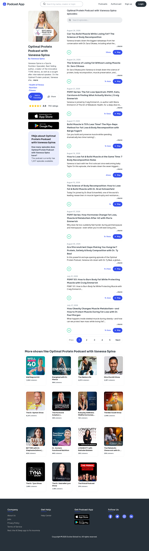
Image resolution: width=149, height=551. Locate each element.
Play (118, 52)
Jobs (9, 519)
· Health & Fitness (36, 85)
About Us (11, 515)
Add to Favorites (37, 96)
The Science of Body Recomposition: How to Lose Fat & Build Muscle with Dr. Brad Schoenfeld (94, 187)
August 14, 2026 (73, 153)
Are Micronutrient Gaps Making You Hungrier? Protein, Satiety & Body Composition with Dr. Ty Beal (92, 250)
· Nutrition (32, 87)
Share (53, 96)
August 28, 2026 (73, 31)
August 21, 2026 (73, 89)
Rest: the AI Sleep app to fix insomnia (23, 530)
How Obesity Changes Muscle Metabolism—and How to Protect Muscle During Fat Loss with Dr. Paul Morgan (93, 311)
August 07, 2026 (73, 212)
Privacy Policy (13, 523)
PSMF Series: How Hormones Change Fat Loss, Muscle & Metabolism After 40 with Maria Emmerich (92, 218)
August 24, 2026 (73, 60)
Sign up (128, 4)
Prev (71, 340)
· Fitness (32, 90)
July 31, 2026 (72, 276)
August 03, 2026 (73, 244)
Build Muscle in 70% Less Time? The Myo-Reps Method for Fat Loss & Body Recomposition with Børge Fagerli (93, 127)
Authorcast (116, 4)
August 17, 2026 (73, 121)
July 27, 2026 (72, 305)
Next (118, 340)
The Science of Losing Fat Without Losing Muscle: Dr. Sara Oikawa (94, 64)
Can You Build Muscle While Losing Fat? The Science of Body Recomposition (90, 35)
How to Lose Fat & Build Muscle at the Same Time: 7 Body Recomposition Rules (94, 158)
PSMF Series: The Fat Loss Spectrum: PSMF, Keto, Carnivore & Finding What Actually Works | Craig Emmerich (93, 95)
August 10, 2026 (73, 182)
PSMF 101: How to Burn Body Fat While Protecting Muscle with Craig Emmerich (93, 281)
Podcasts (102, 4)
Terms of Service (14, 526)
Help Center (46, 515)
